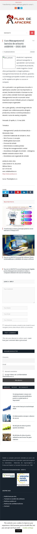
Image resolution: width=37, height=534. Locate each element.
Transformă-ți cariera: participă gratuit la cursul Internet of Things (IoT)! (19, 4)
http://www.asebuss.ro (9, 174)
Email (4, 364)
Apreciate (7, 387)
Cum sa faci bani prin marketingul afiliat (23, 407)
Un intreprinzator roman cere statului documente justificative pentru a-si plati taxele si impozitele (22, 397)
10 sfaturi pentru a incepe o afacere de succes (23, 417)
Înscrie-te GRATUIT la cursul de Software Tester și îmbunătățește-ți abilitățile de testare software (19, 258)
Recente (14, 387)
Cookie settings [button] (28, 528)
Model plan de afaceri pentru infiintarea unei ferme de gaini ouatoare (22, 437)
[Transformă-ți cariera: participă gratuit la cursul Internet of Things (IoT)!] (18, 216)
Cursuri (32, 52)
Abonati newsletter (11, 371)
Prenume (5, 357)
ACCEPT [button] (18, 531)
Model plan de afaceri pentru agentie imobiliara (22, 427)
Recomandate (23, 387)
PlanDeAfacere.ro (9, 52)
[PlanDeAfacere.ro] (18, 18)
